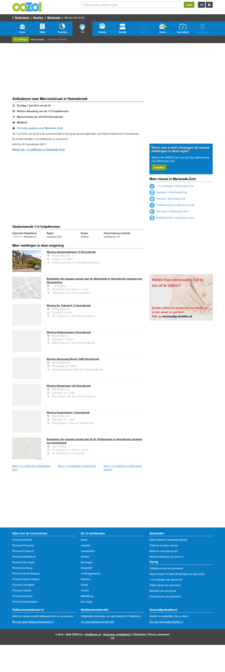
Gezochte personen (57, 39)
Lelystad (85, 545)
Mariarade (53, 17)
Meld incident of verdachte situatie (168, 539)
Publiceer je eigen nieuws (163, 545)
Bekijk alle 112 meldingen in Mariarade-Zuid (38, 149)
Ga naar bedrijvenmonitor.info (97, 621)
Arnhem (85, 556)
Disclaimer (140, 634)
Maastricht (86, 568)
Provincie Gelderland (24, 556)
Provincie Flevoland (23, 545)
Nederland (22, 17)
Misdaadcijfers (38, 39)
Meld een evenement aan (163, 551)
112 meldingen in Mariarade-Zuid (175, 186)
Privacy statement (159, 634)
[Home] (27, 6)
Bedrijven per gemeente (162, 590)
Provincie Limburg (22, 568)
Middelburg (87, 596)
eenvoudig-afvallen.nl (177, 316)
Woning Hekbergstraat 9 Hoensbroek (69, 332)
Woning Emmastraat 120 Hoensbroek (69, 385)
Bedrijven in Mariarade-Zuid (171, 192)
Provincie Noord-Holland (25, 579)
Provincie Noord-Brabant (26, 573)
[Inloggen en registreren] (201, 5)
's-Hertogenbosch (91, 573)
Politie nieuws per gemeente (165, 585)
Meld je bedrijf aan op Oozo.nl (166, 556)
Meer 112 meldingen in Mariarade (77, 466)
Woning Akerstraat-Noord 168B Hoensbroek (73, 359)
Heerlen (38, 17)
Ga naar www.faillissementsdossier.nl (32, 621)
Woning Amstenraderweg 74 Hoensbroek (71, 252)
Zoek (189, 5)
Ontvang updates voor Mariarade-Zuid (40, 128)
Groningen (87, 562)
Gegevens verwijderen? (117, 634)
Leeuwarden (88, 551)
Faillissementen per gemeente (166, 568)
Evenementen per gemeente (165, 596)
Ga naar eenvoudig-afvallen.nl (166, 621)
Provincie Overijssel (23, 584)
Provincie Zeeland (22, 596)
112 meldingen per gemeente (165, 579)
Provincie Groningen (23, 562)
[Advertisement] (78, 181)
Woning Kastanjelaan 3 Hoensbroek (68, 412)
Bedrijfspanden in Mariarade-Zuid (175, 217)
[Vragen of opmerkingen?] (209, 5)
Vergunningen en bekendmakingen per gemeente (177, 574)
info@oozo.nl (93, 634)
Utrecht (85, 590)
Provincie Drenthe (22, 539)
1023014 (17, 236)
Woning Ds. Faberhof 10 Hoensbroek (69, 305)
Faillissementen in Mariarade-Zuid (175, 205)
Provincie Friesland (23, 551)
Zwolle (84, 584)
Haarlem (85, 579)
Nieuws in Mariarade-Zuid (170, 198)
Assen (84, 539)
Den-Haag (86, 601)
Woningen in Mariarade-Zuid (172, 211)
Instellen (159, 167)
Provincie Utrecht (21, 590)
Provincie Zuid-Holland (24, 601)
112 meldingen (20, 39)
